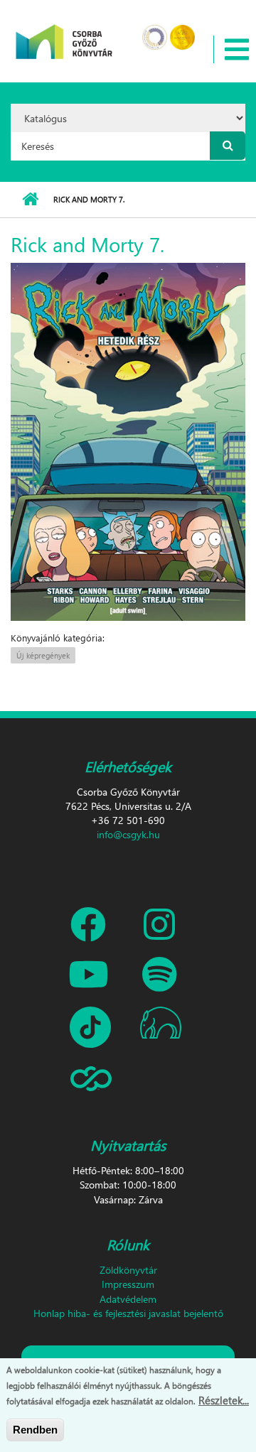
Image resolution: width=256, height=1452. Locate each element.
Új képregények (43, 655)
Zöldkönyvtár (128, 1270)
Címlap (30, 199)
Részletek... (223, 1400)
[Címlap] (64, 32)
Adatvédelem (128, 1299)
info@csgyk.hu (128, 834)
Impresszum (128, 1284)
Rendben (35, 1430)
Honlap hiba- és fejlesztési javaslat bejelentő (128, 1313)
